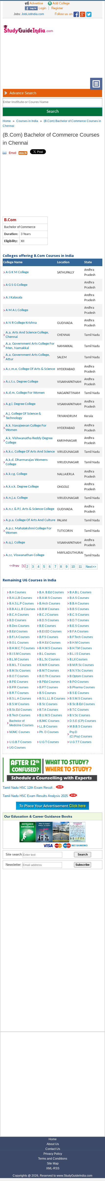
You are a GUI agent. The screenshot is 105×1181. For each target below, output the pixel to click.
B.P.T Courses (48, 687)
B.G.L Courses (19, 642)
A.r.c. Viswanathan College (25, 555)
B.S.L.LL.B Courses (52, 698)
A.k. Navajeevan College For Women (26, 428)
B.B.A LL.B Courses (22, 609)
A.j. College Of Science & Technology (23, 416)
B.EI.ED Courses (50, 631)
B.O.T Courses (19, 676)
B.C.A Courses (19, 614)
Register (57, 8)
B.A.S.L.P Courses (21, 603)
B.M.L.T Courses (20, 665)
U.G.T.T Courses (80, 742)
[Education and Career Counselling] (53, 760)
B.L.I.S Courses (80, 654)
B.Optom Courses (81, 676)
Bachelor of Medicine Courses (21, 723)
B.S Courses (47, 693)
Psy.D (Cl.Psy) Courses (81, 734)
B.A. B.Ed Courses (51, 592)
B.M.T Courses (49, 670)
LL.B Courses (48, 726)
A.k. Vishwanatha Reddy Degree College (29, 441)
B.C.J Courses (48, 614)
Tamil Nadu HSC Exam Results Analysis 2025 (36, 796)
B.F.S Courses (48, 637)
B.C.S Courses (79, 614)
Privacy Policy (52, 1153)
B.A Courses (17, 592)
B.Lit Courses (78, 659)
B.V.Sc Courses (80, 715)
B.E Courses (47, 626)
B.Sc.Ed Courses (20, 709)
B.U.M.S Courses (50, 715)
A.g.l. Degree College (20, 404)
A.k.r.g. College (16, 474)
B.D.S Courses (49, 620)
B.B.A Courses (79, 603)
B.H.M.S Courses (50, 648)
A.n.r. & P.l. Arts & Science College (30, 509)
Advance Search (23, 93)
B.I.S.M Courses (20, 654)
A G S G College (16, 285)
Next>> (91, 567)
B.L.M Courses (19, 659)
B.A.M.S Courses (50, 598)
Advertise (36, 3)
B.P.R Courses (18, 687)
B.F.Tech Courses (81, 637)
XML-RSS (52, 1168)
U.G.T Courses (49, 742)
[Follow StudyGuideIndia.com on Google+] (82, 13)
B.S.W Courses (19, 704)
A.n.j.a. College (17, 498)
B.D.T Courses (79, 620)
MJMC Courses (19, 732)
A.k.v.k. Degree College (22, 487)
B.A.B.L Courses (80, 592)
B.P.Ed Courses (49, 681)
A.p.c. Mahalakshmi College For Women (29, 531)
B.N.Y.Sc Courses (81, 670)
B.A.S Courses (79, 598)
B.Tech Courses (19, 715)
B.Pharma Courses (82, 687)
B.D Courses (17, 620)
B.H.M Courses (80, 642)
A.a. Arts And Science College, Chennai (27, 335)
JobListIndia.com (32, 14)
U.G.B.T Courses (20, 742)
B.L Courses (47, 654)
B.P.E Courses (18, 681)
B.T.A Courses (48, 709)
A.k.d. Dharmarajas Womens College (27, 462)
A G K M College (17, 272)
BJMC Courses (49, 721)
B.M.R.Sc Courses (82, 665)
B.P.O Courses (79, 681)
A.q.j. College (15, 542)
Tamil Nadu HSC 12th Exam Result (28, 787)
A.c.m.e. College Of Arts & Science (30, 369)
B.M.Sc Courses (20, 670)
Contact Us (52, 1149)
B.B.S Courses (79, 609)
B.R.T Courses (19, 693)
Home (7, 121)
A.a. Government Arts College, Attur (28, 357)
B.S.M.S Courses (81, 698)
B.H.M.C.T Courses (22, 648)
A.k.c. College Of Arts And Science (30, 452)
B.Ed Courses (18, 631)
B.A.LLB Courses (20, 598)
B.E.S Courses (79, 626)
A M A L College (17, 310)
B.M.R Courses (49, 665)
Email (12, 153)
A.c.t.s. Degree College (22, 382)
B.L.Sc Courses (49, 659)
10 (73, 567)
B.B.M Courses (49, 609)
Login (42, 8)
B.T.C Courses (79, 709)
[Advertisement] (27, 59)
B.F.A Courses (79, 631)
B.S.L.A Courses (20, 698)
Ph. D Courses (49, 732)
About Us (53, 1144)
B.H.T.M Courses (81, 648)
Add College (61, 3)
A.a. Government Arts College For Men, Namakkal (30, 346)
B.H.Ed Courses (50, 642)
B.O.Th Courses (49, 676)
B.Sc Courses (48, 704)
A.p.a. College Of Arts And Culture (30, 520)
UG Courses (17, 747)
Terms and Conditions (52, 1158)
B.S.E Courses (79, 693)
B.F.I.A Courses (19, 637)
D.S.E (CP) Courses (83, 721)
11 (80, 567)
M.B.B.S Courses (81, 726)
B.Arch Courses (49, 603)
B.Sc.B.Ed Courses (82, 704)
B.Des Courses (19, 626)
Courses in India (27, 121)
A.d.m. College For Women (25, 393)
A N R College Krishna (21, 323)
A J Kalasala (14, 297)
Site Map (53, 1163)
